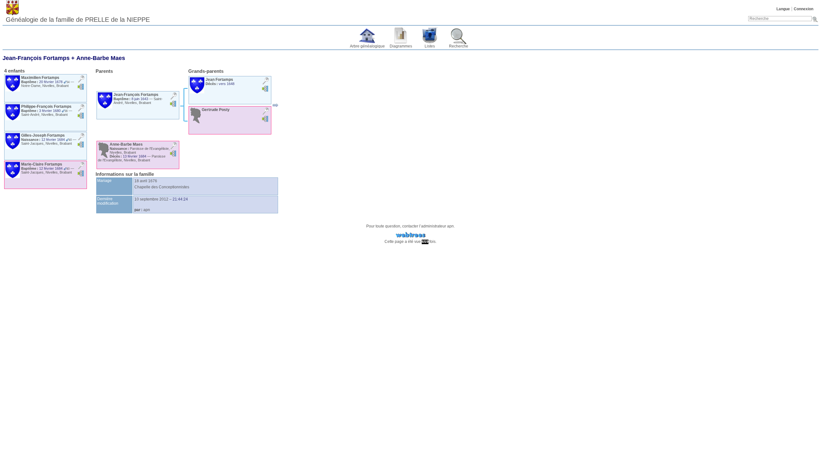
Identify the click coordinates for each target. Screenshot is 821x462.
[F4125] (275, 105)
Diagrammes (401, 46)
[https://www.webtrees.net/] (410, 235)
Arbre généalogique (367, 46)
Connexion (803, 9)
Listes (430, 46)
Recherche (458, 46)
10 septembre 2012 (151, 199)
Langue (783, 9)
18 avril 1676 (145, 181)
